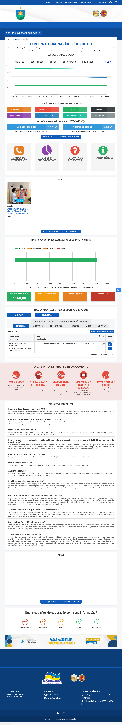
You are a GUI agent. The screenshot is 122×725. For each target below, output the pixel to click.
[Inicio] (8, 25)
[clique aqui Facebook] (58, 713)
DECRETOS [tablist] (74, 326)
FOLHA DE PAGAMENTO (60, 24)
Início (9, 39)
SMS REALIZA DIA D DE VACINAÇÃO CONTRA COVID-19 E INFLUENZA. (17, 211)
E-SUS (23, 24)
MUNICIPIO (15, 24)
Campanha (17, 39)
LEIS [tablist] (89, 326)
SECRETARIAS (31, 24)
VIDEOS (41, 24)
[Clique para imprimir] (110, 348)
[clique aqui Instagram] (64, 713)
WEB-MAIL (48, 24)
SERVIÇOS (72, 24)
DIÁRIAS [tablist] (102, 326)
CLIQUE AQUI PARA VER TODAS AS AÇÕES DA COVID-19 (61, 232)
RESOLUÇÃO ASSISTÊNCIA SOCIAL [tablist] (74, 321)
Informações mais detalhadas (102, 331)
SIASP (53, 719)
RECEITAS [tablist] (22, 326)
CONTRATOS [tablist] (57, 326)
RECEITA (19, 315)
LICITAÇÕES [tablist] (39, 326)
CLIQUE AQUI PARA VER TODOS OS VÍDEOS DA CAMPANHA (61, 602)
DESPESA (48, 315)
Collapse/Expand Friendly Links (5, 723)
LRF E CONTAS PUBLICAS (85, 24)
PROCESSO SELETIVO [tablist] (44, 321)
